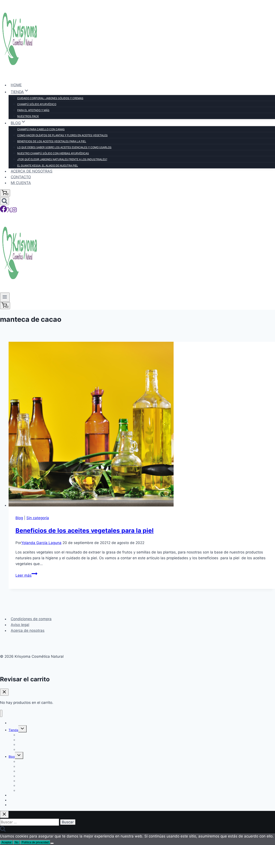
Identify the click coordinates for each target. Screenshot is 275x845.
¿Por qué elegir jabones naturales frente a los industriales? (62, 159)
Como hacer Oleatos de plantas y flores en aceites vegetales (62, 135)
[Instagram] (14, 211)
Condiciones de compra (31, 619)
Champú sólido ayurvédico (36, 104)
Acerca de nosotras (31, 171)
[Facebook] (3, 211)
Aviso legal (20, 625)
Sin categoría (37, 518)
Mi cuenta (21, 183)
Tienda (13, 730)
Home (16, 85)
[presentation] (142, 425)
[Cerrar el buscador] (4, 814)
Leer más (26, 575)
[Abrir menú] (5, 297)
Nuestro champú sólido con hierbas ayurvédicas (53, 153)
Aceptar (6, 842)
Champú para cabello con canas (41, 129)
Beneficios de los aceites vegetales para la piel (51, 141)
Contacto (21, 177)
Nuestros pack (28, 116)
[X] (9, 211)
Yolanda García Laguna (41, 543)
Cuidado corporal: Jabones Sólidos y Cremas (50, 98)
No (16, 842)
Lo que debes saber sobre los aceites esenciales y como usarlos (64, 147)
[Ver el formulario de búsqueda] (4, 201)
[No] (52, 843)
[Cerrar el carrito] (4, 692)
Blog (19, 518)
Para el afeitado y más (33, 110)
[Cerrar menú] (1, 713)
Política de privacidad (35, 842)
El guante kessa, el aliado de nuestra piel (47, 165)
